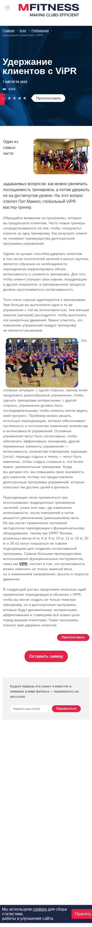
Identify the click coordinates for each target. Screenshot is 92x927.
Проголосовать (48, 98)
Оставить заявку (46, 656)
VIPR (23, 564)
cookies (40, 909)
